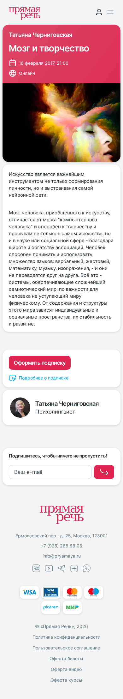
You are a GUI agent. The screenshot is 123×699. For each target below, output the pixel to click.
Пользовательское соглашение (66, 647)
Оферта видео (66, 669)
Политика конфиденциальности (66, 637)
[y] (104, 472)
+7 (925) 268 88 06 (61, 545)
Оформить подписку (40, 363)
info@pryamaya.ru (62, 556)
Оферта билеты (66, 658)
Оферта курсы (66, 680)
